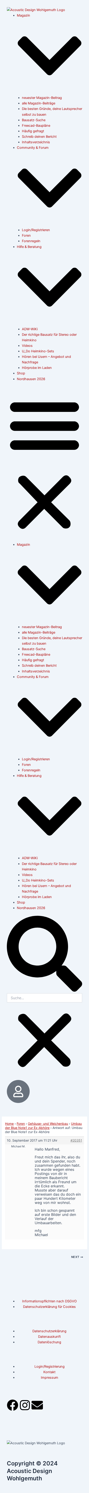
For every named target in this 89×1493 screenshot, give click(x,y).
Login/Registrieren (36, 230)
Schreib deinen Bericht (39, 137)
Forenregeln (31, 241)
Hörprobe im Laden (37, 368)
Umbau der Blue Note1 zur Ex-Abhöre (43, 1126)
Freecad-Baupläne (36, 125)
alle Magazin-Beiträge (38, 103)
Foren (26, 235)
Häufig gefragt (33, 131)
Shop (21, 373)
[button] (44, 464)
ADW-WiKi (30, 329)
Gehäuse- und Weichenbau (48, 1123)
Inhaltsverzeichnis (36, 142)
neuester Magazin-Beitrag (42, 98)
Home (9, 1123)
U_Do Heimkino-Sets (38, 351)
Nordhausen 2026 (31, 379)
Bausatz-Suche (33, 120)
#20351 (76, 1140)
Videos (27, 346)
